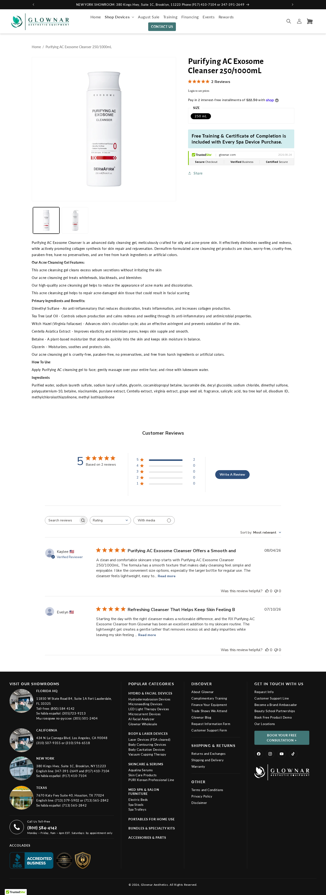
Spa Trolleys (137, 809)
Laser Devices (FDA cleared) (149, 739)
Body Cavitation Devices (146, 749)
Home (36, 47)
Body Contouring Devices (147, 744)
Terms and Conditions (207, 790)
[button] (119, 17)
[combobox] (110, 520)
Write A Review (232, 474)
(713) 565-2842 (96, 800)
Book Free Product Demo (273, 717)
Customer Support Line (271, 698)
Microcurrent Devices (144, 714)
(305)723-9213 (74, 713)
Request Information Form (210, 724)
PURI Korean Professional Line (151, 780)
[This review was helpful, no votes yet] (267, 591)
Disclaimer (199, 803)
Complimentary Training (209, 698)
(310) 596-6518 (78, 743)
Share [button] (198, 173)
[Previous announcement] (33, 4)
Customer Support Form (209, 730)
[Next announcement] (292, 4)
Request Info (263, 692)
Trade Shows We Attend (209, 711)
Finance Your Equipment (209, 705)
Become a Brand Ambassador (275, 705)
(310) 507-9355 (49, 743)
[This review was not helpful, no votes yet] (276, 591)
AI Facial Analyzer (141, 719)
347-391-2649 (67, 771)
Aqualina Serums (140, 770)
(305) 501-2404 (85, 718)
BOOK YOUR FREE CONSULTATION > (282, 737)
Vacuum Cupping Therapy (147, 754)
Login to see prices (198, 91)
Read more (166, 576)
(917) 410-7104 (97, 771)
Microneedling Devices (145, 704)
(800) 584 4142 (63, 708)
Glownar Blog (201, 717)
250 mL (201, 116)
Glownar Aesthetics (154, 884)
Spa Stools (136, 805)
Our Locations (264, 724)
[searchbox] (62, 520)
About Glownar (202, 692)
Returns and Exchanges (208, 754)
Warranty (198, 766)
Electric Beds (138, 800)
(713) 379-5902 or (69, 800)
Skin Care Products (142, 775)
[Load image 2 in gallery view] (75, 220)
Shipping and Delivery (207, 760)
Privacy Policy (201, 796)
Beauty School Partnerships (274, 711)
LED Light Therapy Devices (148, 709)
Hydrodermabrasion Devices (149, 699)
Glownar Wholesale (142, 724)
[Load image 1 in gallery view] (46, 220)
